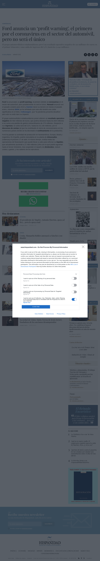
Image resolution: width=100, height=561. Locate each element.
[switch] (74, 278)
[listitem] (50, 274)
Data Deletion (39, 314)
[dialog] (50, 281)
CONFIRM (36, 306)
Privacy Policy (61, 314)
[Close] (84, 247)
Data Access (50, 314)
